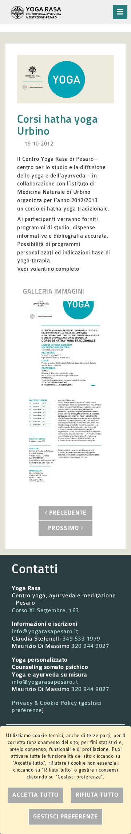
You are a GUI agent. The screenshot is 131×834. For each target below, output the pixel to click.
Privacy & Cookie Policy (45, 703)
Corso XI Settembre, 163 (45, 610)
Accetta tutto (35, 795)
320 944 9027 (90, 646)
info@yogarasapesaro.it (45, 631)
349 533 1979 (81, 638)
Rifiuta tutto (97, 795)
